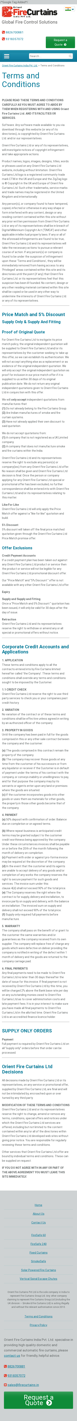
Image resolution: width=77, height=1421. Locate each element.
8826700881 (14, 32)
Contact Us (38, 1222)
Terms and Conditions (21, 80)
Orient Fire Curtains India (68, 9)
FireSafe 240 (39, 1244)
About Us (38, 1213)
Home (38, 1205)
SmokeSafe (38, 1261)
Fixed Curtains (39, 1252)
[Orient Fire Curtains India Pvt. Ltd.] (29, 24)
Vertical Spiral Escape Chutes (38, 1278)
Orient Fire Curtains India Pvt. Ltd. (20, 65)
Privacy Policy (38, 1325)
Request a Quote (60, 42)
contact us (12, 1356)
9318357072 (14, 39)
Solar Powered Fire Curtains (38, 1270)
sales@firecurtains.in (23, 1385)
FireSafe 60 (38, 1235)
